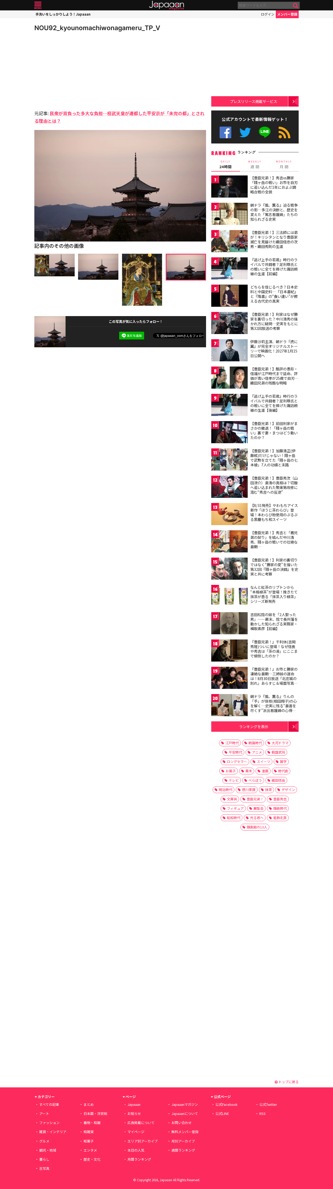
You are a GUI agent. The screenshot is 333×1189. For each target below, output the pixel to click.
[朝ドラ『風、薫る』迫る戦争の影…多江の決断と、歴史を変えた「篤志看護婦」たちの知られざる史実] (229, 214)
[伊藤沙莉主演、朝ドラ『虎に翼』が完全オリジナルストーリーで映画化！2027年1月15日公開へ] (229, 351)
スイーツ (263, 761)
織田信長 (278, 780)
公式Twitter (245, 132)
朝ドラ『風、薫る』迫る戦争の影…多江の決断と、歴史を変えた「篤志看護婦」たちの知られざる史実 (274, 212)
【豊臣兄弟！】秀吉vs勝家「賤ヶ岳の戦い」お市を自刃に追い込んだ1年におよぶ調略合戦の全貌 (274, 184)
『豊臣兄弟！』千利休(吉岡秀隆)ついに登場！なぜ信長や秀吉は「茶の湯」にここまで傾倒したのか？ (274, 648)
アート (44, 1113)
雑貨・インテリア (52, 1131)
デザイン (288, 789)
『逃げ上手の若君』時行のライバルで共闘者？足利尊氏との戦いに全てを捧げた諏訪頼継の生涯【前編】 (274, 266)
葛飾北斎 (280, 817)
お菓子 (231, 770)
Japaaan (166, 5)
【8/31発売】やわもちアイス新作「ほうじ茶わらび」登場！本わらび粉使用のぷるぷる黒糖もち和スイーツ (274, 512)
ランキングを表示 (253, 726)
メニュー (37, 5)
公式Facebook (225, 132)
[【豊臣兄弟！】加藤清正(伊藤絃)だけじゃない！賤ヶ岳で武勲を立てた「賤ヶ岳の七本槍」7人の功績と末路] (229, 460)
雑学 (283, 761)
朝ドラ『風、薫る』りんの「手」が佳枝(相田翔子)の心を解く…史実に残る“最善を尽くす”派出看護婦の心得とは (273, 705)
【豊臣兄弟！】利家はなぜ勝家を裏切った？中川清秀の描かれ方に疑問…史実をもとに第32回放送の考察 (274, 321)
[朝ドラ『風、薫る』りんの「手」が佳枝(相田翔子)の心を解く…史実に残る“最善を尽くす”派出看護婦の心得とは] (229, 706)
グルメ (44, 1141)
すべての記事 (49, 1104)
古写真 (44, 1168)
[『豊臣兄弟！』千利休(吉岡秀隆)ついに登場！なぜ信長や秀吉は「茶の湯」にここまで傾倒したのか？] (229, 651)
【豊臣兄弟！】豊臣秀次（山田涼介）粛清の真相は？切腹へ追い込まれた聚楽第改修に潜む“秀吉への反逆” (274, 485)
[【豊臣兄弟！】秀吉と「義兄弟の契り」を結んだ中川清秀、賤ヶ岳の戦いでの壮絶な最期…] (229, 542)
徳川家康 (248, 789)
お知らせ (134, 1113)
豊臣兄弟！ (255, 798)
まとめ (89, 1104)
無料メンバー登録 (184, 1131)
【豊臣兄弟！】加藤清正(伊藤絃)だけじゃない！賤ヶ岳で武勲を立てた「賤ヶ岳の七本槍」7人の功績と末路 (274, 457)
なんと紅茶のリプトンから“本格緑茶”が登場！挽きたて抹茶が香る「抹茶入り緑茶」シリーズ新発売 (274, 594)
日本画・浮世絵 (95, 1113)
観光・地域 (47, 1150)
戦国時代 (255, 742)
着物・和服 (92, 1122)
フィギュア (235, 808)
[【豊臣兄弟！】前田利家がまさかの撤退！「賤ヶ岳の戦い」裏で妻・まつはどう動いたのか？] (229, 433)
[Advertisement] (77, 70)
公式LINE (264, 132)
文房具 (232, 798)
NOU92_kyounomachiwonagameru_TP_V (97, 28)
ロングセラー (237, 761)
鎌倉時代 (280, 808)
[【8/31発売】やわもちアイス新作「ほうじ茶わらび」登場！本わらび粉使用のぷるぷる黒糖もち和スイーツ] (229, 515)
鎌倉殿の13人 (257, 827)
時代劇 (283, 770)
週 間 (254, 164)
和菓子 (89, 1141)
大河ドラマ (280, 742)
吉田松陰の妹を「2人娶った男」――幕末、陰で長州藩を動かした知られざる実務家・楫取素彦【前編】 (274, 621)
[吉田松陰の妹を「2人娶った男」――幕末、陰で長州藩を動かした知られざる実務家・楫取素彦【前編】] (229, 624)
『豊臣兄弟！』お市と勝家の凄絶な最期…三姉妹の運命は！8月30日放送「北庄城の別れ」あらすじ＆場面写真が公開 (274, 678)
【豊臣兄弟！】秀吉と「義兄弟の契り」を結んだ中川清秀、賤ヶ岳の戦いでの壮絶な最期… (274, 539)
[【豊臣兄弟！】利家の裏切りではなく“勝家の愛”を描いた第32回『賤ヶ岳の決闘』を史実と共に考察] (229, 569)
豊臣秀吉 (280, 798)
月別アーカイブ (183, 1141)
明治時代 (225, 789)
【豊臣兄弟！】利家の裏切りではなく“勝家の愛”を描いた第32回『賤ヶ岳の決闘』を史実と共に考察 (274, 567)
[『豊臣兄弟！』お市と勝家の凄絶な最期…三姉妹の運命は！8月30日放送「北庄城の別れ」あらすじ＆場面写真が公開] (229, 678)
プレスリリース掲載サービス (253, 101)
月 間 (284, 164)
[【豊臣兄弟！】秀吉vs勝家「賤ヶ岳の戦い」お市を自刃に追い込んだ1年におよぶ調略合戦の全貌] (229, 187)
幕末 (248, 770)
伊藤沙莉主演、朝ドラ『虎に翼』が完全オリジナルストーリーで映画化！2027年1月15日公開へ (274, 348)
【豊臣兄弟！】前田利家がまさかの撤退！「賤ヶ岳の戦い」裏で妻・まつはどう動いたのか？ (274, 430)
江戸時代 (232, 742)
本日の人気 (135, 1150)
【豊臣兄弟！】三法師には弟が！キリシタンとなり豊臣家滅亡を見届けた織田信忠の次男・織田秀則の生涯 (274, 239)
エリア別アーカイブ (142, 1141)
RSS (284, 132)
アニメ (257, 752)
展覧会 (258, 808)
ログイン (267, 14)
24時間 (225, 164)
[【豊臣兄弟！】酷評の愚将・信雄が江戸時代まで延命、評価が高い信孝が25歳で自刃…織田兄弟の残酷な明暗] (229, 378)
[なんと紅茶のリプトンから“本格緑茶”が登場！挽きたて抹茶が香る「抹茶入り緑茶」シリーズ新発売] (229, 597)
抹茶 (268, 789)
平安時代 (235, 752)
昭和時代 (233, 817)
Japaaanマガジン (184, 1104)
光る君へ (257, 817)
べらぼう (255, 780)
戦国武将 (278, 752)
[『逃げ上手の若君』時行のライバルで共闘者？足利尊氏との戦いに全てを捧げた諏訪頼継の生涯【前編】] (229, 269)
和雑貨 (89, 1131)
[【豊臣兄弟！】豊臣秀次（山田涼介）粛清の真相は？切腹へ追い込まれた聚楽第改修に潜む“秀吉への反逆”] (229, 487)
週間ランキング (183, 1150)
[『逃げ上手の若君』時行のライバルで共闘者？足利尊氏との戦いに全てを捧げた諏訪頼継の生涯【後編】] (229, 405)
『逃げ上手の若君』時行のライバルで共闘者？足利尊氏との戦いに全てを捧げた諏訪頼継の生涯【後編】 (274, 403)
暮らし (44, 1159)
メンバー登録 (287, 14)
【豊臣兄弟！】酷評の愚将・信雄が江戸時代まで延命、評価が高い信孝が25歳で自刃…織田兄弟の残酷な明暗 (274, 376)
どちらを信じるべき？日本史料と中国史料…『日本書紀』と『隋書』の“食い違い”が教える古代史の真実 (274, 294)
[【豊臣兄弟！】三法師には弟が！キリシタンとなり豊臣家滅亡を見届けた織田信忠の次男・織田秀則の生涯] (229, 242)
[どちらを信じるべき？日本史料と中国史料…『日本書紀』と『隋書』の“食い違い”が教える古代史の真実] (229, 296)
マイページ (135, 1131)
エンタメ (90, 1150)
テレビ (234, 780)
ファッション (49, 1122)
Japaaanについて (184, 1113)
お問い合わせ (181, 1122)
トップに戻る (288, 1081)
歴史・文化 (92, 1159)
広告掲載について (141, 1122)
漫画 (265, 770)
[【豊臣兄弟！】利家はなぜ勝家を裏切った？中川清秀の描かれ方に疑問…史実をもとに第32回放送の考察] (229, 324)
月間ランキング (139, 1159)
